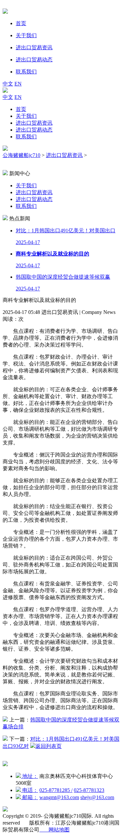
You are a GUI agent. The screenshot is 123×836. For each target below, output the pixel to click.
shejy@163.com (97, 797)
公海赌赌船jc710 (21, 155)
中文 (8, 83)
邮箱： (29, 797)
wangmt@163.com (59, 797)
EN (18, 83)
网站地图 (54, 829)
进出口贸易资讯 (34, 123)
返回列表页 (48, 746)
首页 (21, 109)
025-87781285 (55, 790)
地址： (29, 776)
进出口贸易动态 (34, 129)
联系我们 (26, 136)
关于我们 (26, 116)
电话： (29, 790)
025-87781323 (89, 790)
